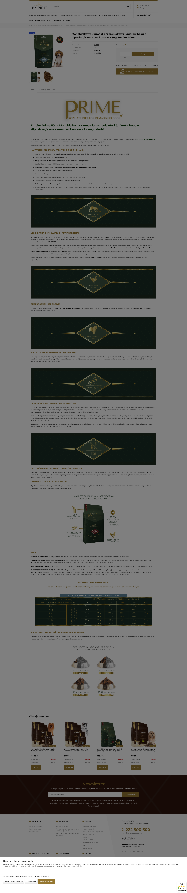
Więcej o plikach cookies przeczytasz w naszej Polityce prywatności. (26, 876)
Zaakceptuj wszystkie (46, 881)
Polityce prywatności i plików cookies (80, 864)
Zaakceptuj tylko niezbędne (14, 881)
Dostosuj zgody (31, 881)
